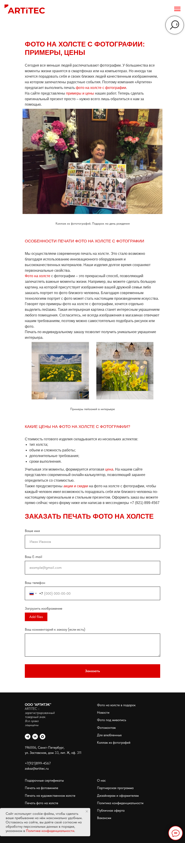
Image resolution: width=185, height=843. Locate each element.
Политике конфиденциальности (50, 831)
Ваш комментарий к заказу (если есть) (55, 629)
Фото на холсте (37, 276)
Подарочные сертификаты (44, 780)
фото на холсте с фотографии (101, 88)
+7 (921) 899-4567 (145, 503)
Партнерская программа (115, 788)
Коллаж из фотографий (113, 743)
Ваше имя (32, 531)
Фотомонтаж (106, 728)
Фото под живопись (111, 720)
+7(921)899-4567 (38, 763)
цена (109, 469)
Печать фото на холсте (41, 803)
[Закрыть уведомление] (87, 811)
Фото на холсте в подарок (116, 705)
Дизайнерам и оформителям (118, 796)
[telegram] (27, 736)
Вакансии (104, 818)
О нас (101, 780)
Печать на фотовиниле (41, 788)
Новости (103, 713)
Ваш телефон (35, 583)
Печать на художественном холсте (50, 796)
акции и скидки (75, 486)
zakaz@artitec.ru (37, 768)
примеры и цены (80, 93)
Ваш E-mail (33, 557)
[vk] (35, 736)
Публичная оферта (111, 810)
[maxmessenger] (42, 736)
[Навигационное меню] (177, 9)
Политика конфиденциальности (120, 803)
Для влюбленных (109, 735)
